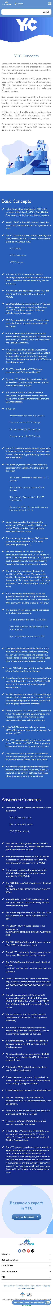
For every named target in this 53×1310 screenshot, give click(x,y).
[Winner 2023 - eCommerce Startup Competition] (23, 1294)
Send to (19, 3)
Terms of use (35, 1286)
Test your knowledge (25, 1217)
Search (46, 12)
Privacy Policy (9, 1286)
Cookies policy (22, 1286)
